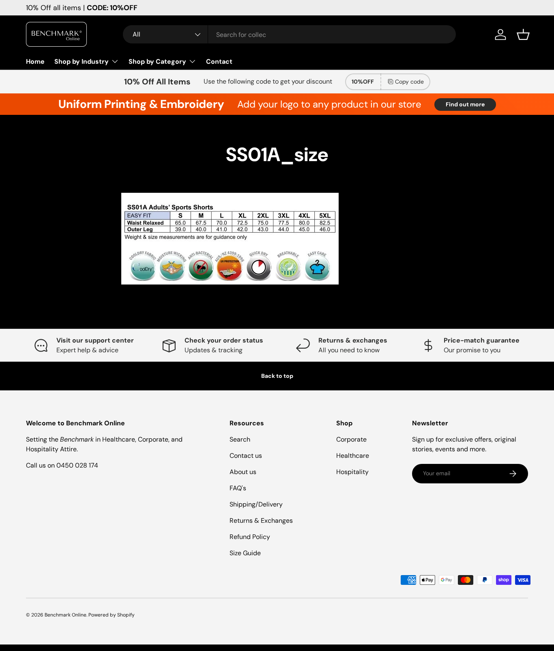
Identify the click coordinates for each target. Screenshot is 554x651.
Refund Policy (250, 536)
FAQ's (238, 488)
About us (243, 472)
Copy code (409, 81)
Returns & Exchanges (261, 520)
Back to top (277, 375)
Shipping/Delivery (256, 504)
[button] (523, 34)
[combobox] (289, 35)
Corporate (351, 439)
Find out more (465, 104)
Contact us (246, 455)
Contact (219, 61)
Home (35, 61)
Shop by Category (157, 61)
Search (240, 439)
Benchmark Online (65, 615)
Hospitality (352, 472)
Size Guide (245, 553)
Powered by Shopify (111, 615)
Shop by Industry (81, 61)
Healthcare (352, 455)
